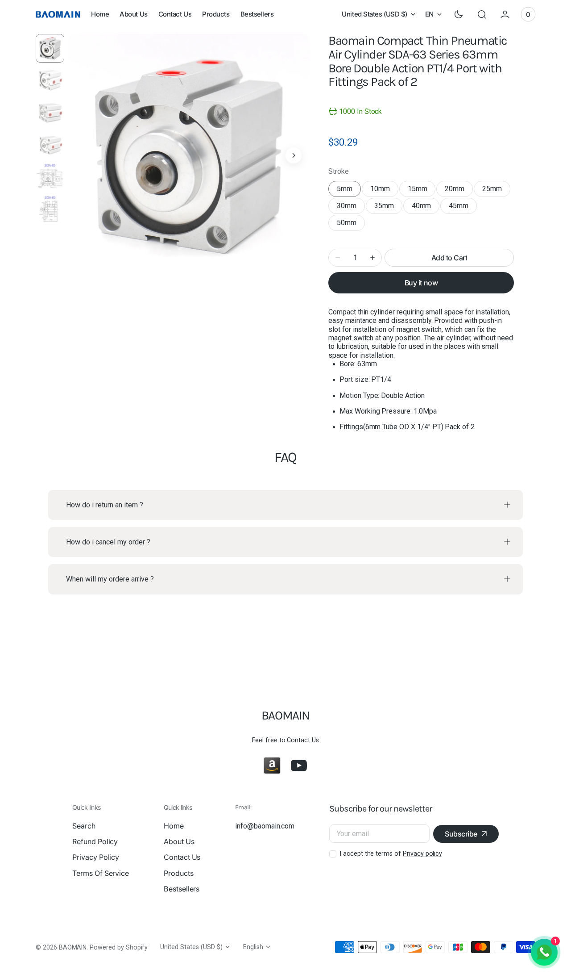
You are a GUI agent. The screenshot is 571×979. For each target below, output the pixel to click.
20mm (459, 190)
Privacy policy (422, 853)
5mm (349, 190)
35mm (388, 207)
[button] (482, 14)
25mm (496, 190)
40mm (426, 207)
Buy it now (421, 282)
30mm (351, 207)
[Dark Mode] (458, 14)
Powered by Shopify (119, 947)
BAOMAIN (73, 947)
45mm (463, 207)
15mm (422, 190)
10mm (384, 190)
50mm (351, 224)
